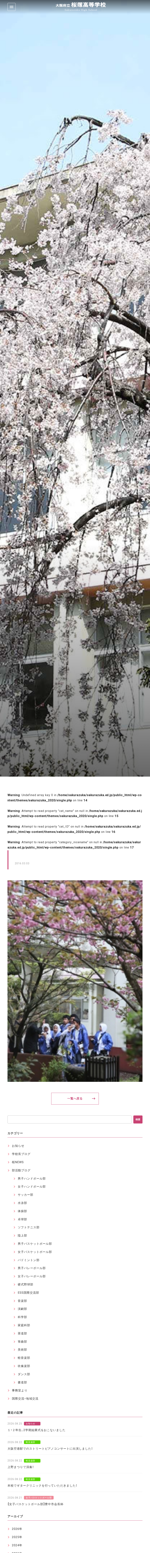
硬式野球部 (25, 1284)
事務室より (19, 1390)
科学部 (22, 1317)
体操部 (22, 1211)
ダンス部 (24, 1374)
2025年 (17, 1537)
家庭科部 (24, 1325)
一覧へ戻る (75, 1098)
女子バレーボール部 (32, 1276)
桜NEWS (18, 1162)
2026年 (17, 1529)
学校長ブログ (21, 1154)
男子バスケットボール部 (35, 1243)
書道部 (22, 1382)
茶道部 (22, 1333)
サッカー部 (25, 1194)
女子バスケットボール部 (35, 1252)
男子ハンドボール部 (32, 1178)
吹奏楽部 (24, 1366)
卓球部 (22, 1219)
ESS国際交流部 (28, 1292)
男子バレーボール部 (32, 1268)
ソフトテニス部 (29, 1227)
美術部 (22, 1349)
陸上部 (22, 1235)
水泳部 (22, 1203)
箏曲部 (22, 1341)
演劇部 (22, 1309)
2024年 (17, 1545)
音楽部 (22, 1301)
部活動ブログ (21, 1170)
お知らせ (18, 1146)
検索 (138, 1119)
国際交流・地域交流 (25, 1398)
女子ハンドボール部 (32, 1186)
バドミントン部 (29, 1260)
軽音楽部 (24, 1358)
